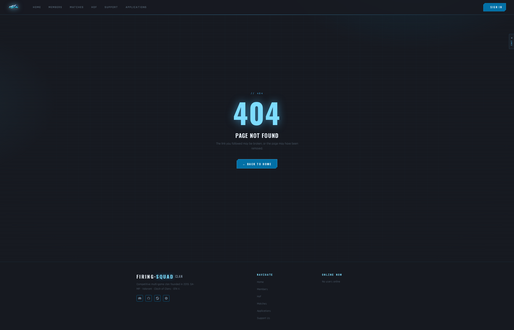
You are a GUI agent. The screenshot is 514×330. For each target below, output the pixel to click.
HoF (94, 7)
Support (111, 7)
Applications (136, 7)
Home (37, 7)
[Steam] (157, 298)
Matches (77, 7)
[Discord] (140, 298)
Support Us (263, 318)
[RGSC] (166, 298)
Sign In (496, 7)
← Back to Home (257, 164)
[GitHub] (148, 298)
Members (55, 7)
